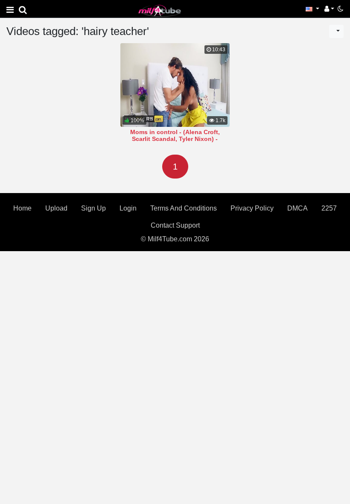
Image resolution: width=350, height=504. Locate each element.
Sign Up (93, 208)
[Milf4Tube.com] (159, 10)
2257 (329, 208)
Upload (56, 208)
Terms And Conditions (183, 208)
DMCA (297, 208)
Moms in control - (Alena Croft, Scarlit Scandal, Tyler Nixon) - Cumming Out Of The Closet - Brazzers (175, 142)
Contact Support (175, 225)
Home (22, 208)
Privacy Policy (252, 208)
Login (128, 208)
